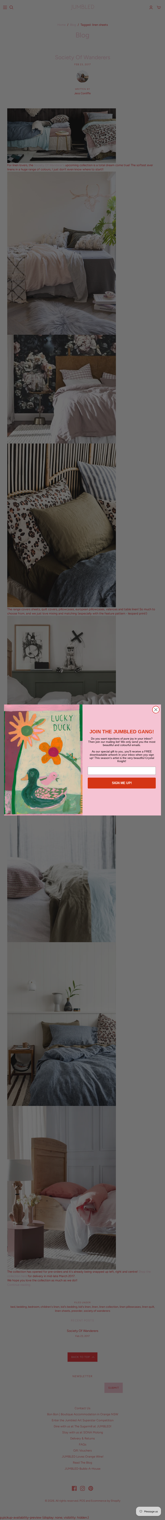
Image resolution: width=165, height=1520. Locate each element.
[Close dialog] (155, 709)
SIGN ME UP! (122, 783)
